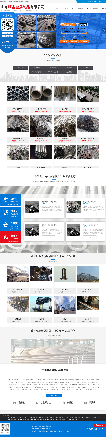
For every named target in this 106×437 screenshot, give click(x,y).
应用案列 (95, 8)
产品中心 (73, 8)
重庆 (14, 417)
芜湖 (38, 419)
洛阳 (95, 417)
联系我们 (103, 8)
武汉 (4, 419)
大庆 (51, 419)
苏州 (51, 417)
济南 (76, 417)
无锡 (60, 417)
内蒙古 (21, 417)
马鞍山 (31, 419)
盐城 (40, 417)
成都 (41, 419)
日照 (79, 417)
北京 (4, 417)
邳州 (76, 419)
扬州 (37, 417)
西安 (48, 419)
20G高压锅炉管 (37, 72)
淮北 (27, 419)
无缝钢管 (69, 72)
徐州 (57, 417)
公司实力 (88, 8)
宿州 (18, 419)
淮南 (35, 419)
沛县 (70, 419)
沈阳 (44, 419)
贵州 (27, 417)
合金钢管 (69, 68)
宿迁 (63, 417)
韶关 (70, 417)
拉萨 (60, 419)
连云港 (44, 417)
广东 (17, 417)
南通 (48, 417)
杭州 (88, 417)
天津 (11, 417)
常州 (54, 417)
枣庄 (82, 417)
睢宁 (63, 419)
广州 (66, 417)
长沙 (12, 419)
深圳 (73, 417)
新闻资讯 (80, 8)
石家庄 (8, 419)
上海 (7, 417)
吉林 (54, 419)
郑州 (92, 417)
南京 (34, 417)
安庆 (24, 419)
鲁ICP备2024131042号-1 (62, 431)
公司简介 (65, 8)
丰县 (66, 419)
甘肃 (31, 417)
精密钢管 (37, 68)
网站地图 (27, 1)
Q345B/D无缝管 (53, 72)
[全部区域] (8, 415)
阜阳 (21, 419)
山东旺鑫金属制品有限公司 (47, 431)
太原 (57, 419)
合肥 (15, 419)
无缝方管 (20, 68)
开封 (98, 417)
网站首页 (58, 8)
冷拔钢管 (85, 68)
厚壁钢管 (53, 68)
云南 (24, 417)
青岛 (85, 417)
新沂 (73, 419)
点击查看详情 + (53, 395)
